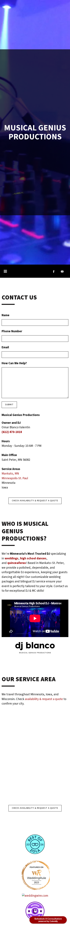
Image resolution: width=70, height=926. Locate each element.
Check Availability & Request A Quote (35, 500)
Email (5, 347)
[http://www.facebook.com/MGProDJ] (53, 271)
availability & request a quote (44, 699)
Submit (9, 404)
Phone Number (12, 331)
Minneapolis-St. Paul (15, 478)
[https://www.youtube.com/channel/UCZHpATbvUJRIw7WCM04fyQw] (62, 271)
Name (5, 315)
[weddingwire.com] (35, 896)
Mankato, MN (10, 473)
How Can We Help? (14, 363)
